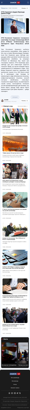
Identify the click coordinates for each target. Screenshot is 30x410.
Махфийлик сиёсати (6, 407)
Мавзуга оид (8, 106)
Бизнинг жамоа (15, 388)
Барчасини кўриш (22, 106)
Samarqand (15, 97)
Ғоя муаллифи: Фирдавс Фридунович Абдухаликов (15, 401)
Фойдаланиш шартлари (23, 407)
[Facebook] (10, 393)
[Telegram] (18, 393)
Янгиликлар (15, 381)
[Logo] (15, 2)
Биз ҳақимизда (15, 377)
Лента (5, 339)
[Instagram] (12, 393)
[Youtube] (15, 393)
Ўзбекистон (4, 8)
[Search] (28, 2)
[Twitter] (20, 393)
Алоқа (15, 384)
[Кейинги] (27, 339)
